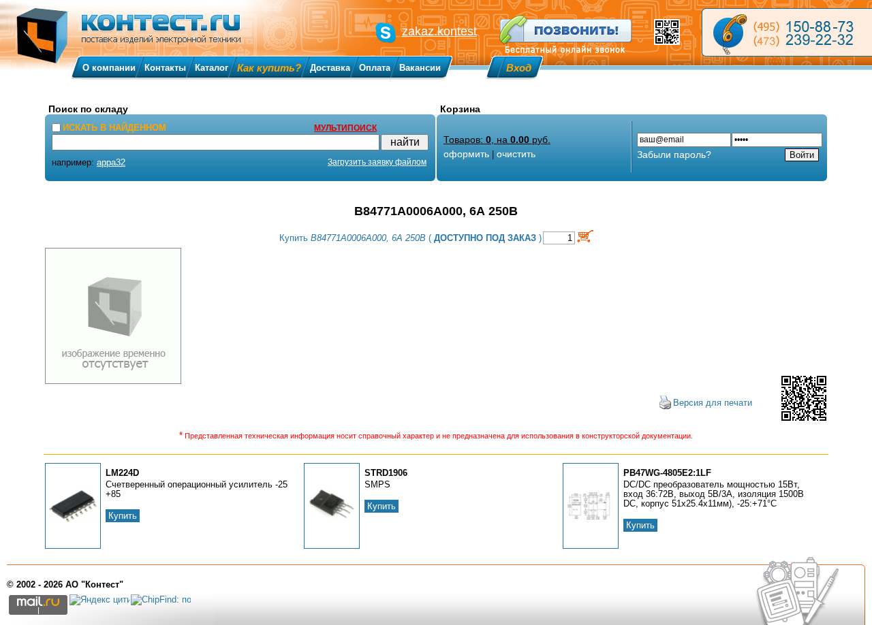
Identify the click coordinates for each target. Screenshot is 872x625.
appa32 (111, 162)
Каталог (211, 68)
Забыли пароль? (674, 154)
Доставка (330, 68)
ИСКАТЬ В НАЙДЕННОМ (114, 128)
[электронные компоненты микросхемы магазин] (787, 32)
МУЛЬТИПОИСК (345, 128)
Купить (122, 516)
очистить (516, 153)
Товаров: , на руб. (496, 139)
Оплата (374, 68)
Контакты (165, 68)
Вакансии (420, 68)
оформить (466, 153)
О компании (109, 68)
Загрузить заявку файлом (377, 162)
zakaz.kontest (439, 31)
